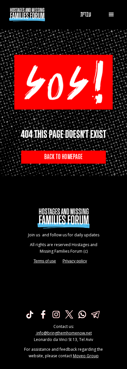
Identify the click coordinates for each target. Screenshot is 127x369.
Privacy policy (75, 261)
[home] (25, 15)
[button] (111, 14)
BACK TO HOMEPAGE (63, 157)
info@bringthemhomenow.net (63, 333)
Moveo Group (86, 356)
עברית (85, 14)
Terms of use (45, 261)
